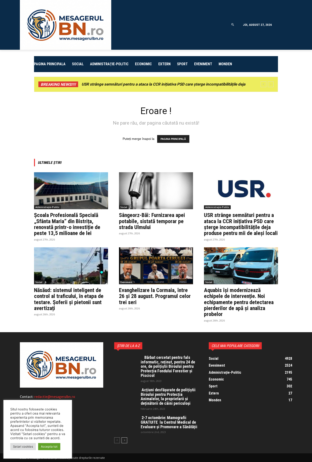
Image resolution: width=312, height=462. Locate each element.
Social (123, 207)
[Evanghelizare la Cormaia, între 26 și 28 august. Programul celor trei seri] (156, 265)
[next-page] (124, 440)
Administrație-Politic (47, 207)
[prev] (263, 84)
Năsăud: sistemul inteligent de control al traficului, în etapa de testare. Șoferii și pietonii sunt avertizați (68, 299)
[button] (232, 24)
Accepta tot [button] (49, 446)
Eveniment (126, 282)
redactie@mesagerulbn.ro (54, 397)
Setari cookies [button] (23, 446)
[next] (271, 84)
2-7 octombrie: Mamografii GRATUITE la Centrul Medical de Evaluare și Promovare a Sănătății (169, 422)
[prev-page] (117, 440)
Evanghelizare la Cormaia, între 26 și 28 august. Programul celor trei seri (155, 296)
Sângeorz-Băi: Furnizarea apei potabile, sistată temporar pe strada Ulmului (152, 221)
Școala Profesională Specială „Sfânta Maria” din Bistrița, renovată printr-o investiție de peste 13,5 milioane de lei (67, 224)
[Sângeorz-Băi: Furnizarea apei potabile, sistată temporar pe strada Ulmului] (156, 190)
